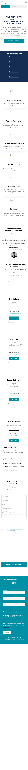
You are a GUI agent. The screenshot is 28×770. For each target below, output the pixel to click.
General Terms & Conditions (15, 578)
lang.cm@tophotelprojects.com (14, 313)
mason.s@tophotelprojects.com (14, 435)
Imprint (5, 578)
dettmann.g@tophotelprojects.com (14, 394)
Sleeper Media (18, 637)
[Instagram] (15, 583)
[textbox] (7, 512)
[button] (26, 2)
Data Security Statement (16, 529)
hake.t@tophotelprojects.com (14, 354)
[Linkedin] (13, 583)
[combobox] (6, 512)
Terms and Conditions (9, 530)
